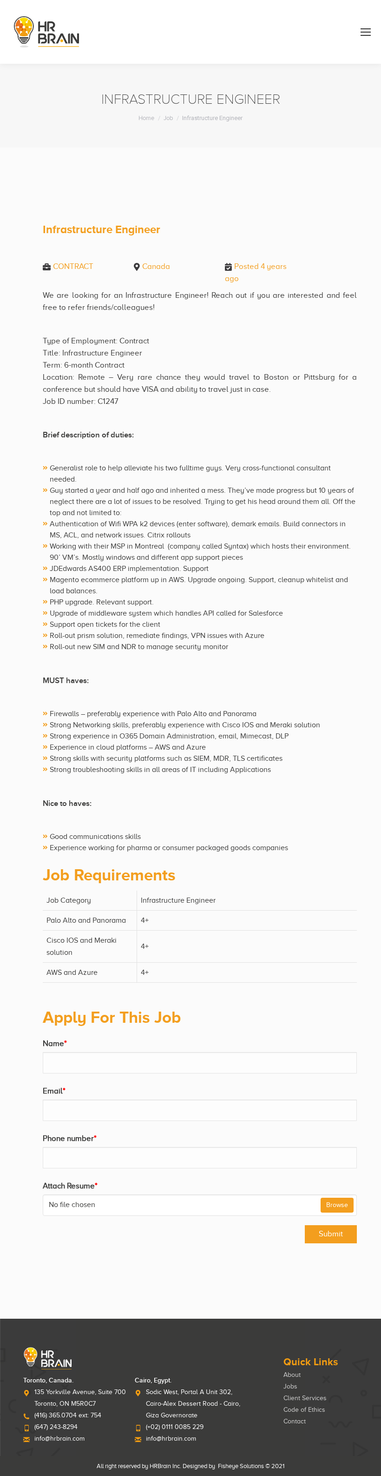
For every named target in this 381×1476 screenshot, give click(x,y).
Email (54, 1091)
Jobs (290, 1386)
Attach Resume (70, 1185)
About (292, 1374)
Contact (294, 1421)
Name (55, 1043)
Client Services (305, 1398)
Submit (331, 1233)
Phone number (70, 1138)
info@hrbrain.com (59, 1438)
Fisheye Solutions (241, 1466)
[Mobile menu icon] (366, 32)
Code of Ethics (304, 1409)
